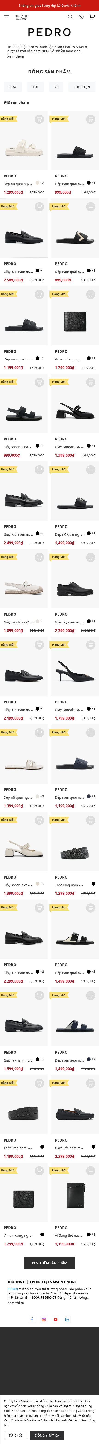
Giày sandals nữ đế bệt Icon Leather (31, 622)
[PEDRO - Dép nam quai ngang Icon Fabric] (75, 140)
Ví (56, 87)
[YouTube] (55, 1319)
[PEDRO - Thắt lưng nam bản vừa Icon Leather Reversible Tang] (75, 841)
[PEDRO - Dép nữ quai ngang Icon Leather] (24, 754)
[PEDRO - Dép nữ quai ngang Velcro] (24, 140)
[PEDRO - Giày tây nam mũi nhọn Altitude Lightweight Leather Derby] (75, 578)
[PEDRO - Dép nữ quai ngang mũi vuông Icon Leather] (75, 491)
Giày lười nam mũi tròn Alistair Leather (34, 271)
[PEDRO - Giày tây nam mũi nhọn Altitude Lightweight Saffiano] (24, 1016)
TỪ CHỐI (15, 1435)
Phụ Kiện (81, 87)
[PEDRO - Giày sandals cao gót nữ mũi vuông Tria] (75, 403)
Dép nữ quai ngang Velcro (24, 184)
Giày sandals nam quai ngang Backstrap (35, 447)
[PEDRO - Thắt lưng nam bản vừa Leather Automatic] (24, 1104)
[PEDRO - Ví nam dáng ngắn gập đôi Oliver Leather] (75, 315)
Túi (35, 87)
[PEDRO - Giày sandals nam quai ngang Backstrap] (24, 403)
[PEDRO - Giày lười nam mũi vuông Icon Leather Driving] (75, 1104)
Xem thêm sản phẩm (49, 1263)
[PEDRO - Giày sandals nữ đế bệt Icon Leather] (24, 578)
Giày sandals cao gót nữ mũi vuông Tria (34, 885)
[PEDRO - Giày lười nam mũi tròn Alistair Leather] (24, 228)
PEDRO (10, 176)
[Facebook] (32, 1319)
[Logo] (22, 16)
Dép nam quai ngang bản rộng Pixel (32, 359)
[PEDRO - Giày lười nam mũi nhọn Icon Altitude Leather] (24, 491)
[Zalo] (67, 1319)
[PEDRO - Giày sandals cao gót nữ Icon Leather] (75, 666)
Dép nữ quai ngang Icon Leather (29, 797)
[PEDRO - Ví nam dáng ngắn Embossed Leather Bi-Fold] (24, 1192)
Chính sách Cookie (23, 1420)
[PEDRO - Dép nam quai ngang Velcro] (75, 929)
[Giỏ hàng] (92, 16)
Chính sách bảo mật (54, 1420)
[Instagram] (43, 1319)
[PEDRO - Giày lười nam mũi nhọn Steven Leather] (24, 666)
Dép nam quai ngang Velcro (76, 973)
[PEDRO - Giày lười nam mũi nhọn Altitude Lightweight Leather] (24, 929)
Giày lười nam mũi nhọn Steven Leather (34, 710)
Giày (13, 87)
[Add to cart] (39, 119)
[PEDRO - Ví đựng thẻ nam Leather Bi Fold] (75, 1192)
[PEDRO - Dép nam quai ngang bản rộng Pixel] (24, 315)
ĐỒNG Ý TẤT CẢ (47, 1435)
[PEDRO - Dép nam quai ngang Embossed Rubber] (75, 228)
